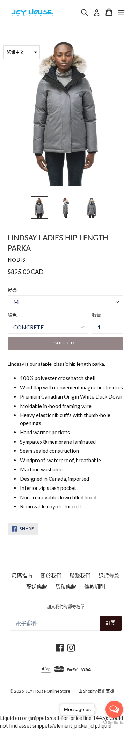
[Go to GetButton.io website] (114, 723)
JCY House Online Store (48, 691)
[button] (21, 52)
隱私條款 (65, 586)
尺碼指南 (22, 575)
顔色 (12, 315)
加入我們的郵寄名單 (66, 607)
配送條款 (36, 586)
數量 (96, 315)
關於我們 (51, 575)
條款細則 (94, 586)
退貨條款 (109, 575)
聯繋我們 (80, 575)
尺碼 (12, 290)
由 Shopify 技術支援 (96, 691)
